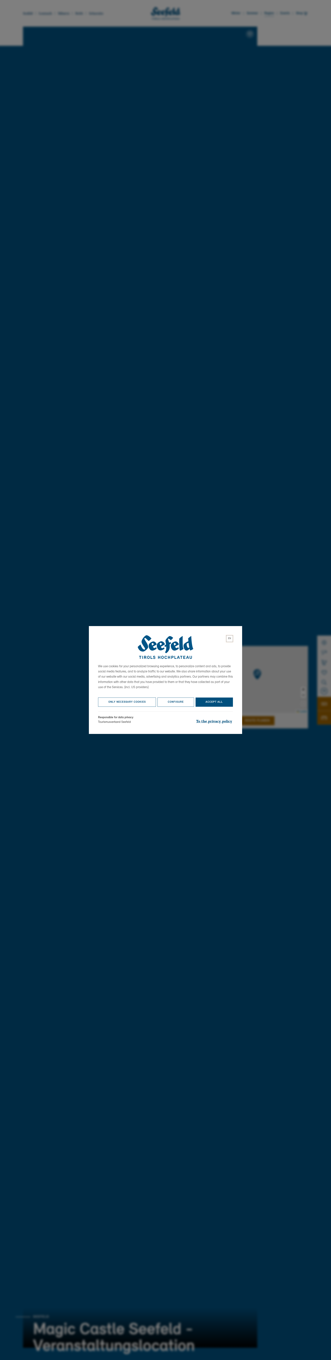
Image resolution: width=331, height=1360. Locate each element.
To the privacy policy (214, 721)
